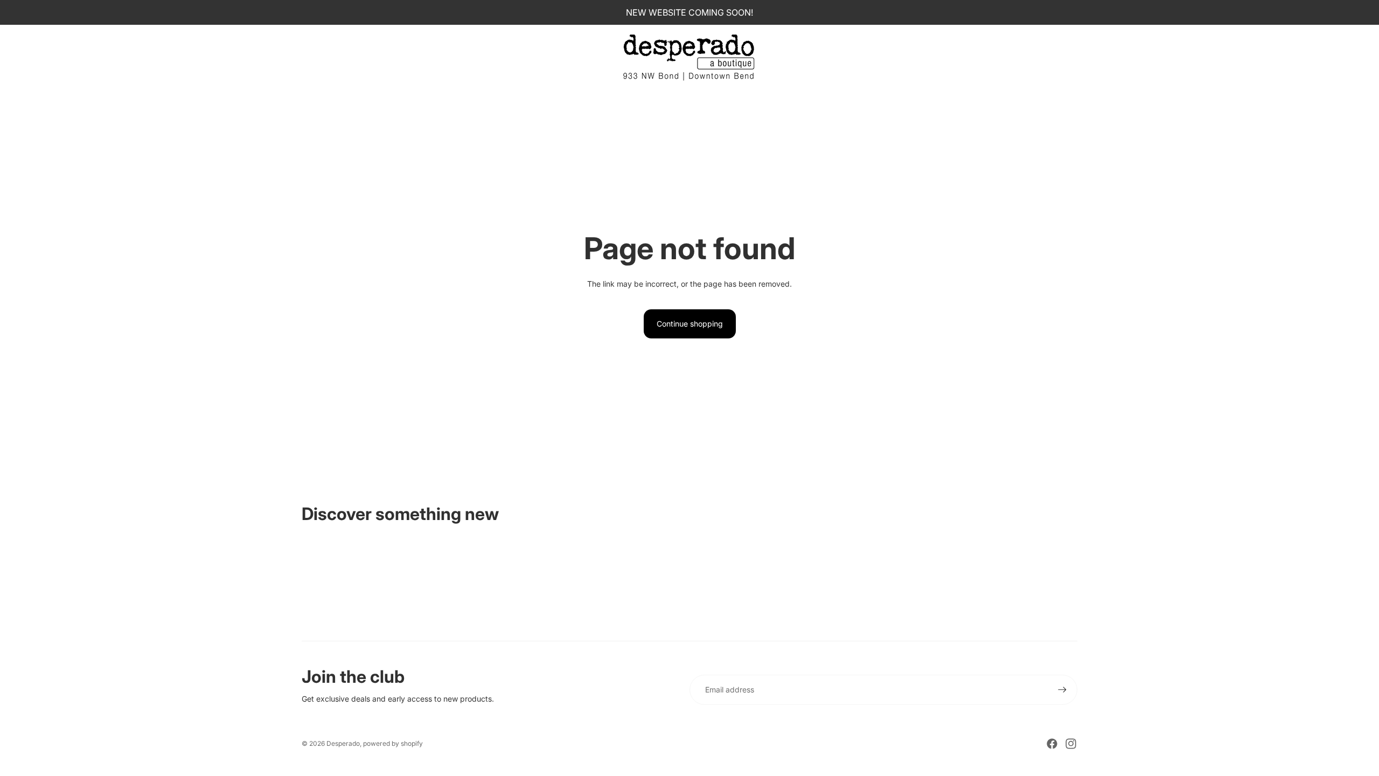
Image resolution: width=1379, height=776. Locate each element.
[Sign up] (1062, 690)
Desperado (343, 743)
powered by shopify (393, 743)
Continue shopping (690, 323)
